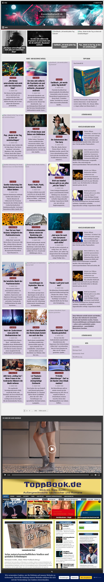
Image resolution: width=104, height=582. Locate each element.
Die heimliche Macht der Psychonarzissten (13, 274)
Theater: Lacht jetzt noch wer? (59, 276)
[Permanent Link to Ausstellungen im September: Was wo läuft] (36, 262)
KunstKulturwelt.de (52, 13)
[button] (52, 441)
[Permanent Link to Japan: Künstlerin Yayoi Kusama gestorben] (59, 309)
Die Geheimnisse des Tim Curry (59, 132)
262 (36, 402)
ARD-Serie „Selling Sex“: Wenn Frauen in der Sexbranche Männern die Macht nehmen (13, 371)
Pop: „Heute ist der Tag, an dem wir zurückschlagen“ (64, 46)
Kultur (14, 70)
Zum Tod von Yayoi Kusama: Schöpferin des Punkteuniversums (13, 224)
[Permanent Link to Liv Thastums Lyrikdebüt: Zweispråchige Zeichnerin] (36, 357)
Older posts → (43, 402)
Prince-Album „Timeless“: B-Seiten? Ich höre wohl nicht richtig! (92, 128)
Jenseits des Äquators (81, 55)
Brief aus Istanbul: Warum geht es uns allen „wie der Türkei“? (59, 175)
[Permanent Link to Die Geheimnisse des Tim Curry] (59, 116)
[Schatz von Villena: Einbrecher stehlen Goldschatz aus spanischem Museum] (78, 173)
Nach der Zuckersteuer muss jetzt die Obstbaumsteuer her (13, 324)
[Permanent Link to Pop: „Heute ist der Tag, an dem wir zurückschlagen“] (13, 114)
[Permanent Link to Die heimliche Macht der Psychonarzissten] (13, 261)
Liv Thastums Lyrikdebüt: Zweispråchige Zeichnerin (36, 371)
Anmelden (76, 341)
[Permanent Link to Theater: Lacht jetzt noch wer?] (59, 262)
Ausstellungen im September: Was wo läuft (36, 277)
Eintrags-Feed (77, 344)
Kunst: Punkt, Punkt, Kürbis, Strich (36, 177)
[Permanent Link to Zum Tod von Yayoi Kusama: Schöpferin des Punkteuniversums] (13, 211)
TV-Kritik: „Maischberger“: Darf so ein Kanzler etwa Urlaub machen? (59, 371)
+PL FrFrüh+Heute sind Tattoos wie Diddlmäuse (90, 44)
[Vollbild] (99, 467)
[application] (52, 441)
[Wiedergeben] (5, 467)
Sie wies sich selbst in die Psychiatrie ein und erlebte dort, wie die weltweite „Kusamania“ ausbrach (14, 42)
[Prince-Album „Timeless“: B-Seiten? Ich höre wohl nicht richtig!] (78, 134)
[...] (93, 100)
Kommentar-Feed (78, 347)
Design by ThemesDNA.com (52, 570)
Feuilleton (60, 169)
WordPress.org (77, 351)
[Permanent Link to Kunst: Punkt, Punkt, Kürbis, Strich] (36, 164)
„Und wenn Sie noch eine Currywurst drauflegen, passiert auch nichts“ (59, 231)
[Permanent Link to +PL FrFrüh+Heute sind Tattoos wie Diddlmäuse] (36, 112)
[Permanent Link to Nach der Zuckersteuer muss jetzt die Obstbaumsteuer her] (13, 309)
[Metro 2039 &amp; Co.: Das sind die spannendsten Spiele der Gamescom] (78, 153)
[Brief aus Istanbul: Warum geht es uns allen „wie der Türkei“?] (78, 194)
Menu (5, 3)
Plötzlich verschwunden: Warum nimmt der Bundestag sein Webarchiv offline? (36, 226)
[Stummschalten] (96, 467)
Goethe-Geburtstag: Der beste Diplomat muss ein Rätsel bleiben (12, 179)
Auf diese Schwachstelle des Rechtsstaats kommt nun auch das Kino (36, 324)
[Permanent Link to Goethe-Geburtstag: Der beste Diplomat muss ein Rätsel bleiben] (13, 164)
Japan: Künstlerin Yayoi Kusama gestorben (59, 323)
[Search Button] (52, 563)
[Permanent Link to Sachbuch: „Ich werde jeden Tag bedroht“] (59, 62)
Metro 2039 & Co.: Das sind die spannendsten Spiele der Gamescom (91, 146)
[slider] (50, 466)
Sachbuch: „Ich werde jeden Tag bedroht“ (39, 46)
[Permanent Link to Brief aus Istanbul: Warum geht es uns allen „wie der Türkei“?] (59, 162)
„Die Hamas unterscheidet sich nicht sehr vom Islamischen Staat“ (13, 76)
